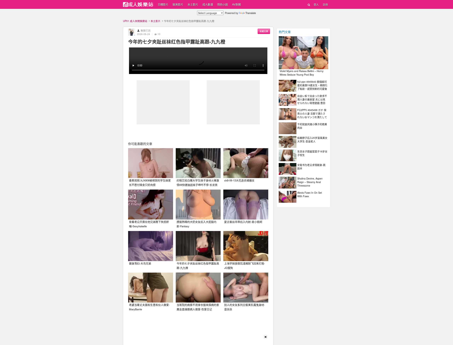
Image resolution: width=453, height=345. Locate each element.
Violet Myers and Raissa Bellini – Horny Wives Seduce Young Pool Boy (301, 72)
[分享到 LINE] (210, 132)
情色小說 (222, 4)
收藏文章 (264, 31)
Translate (250, 13)
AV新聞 (236, 4)
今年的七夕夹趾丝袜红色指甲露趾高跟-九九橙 (176, 41)
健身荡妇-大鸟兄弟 (140, 263)
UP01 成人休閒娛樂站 (135, 21)
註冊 (325, 4)
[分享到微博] (198, 132)
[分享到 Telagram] (222, 132)
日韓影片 (163, 4)
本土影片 (193, 4)
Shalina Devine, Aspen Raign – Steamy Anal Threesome (310, 182)
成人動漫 (207, 4)
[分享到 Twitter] (186, 132)
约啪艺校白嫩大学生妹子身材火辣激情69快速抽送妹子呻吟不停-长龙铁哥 (198, 184)
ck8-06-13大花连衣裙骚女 (239, 180)
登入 (316, 4)
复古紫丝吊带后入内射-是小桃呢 (243, 222)
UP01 (138, 4)
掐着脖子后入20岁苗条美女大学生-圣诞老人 (312, 139)
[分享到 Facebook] (173, 132)
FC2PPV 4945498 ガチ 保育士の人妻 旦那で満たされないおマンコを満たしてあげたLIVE (312, 115)
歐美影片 (178, 4)
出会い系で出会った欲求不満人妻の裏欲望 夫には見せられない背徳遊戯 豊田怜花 (312, 101)
